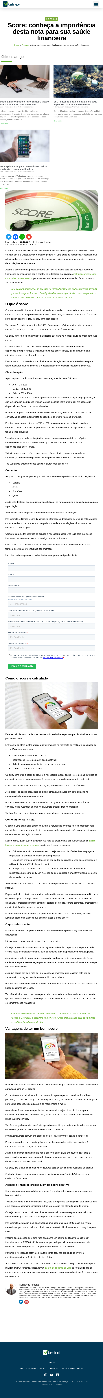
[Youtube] (51, 1375)
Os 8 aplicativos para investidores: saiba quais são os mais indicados (23, 168)
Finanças (25, 45)
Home (16, 45)
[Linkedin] (21, 1302)
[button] (96, 4)
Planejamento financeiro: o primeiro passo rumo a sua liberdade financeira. (24, 103)
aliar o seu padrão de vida (58, 1268)
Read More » (5, 124)
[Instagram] (26, 1302)
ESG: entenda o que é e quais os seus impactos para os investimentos (75, 103)
